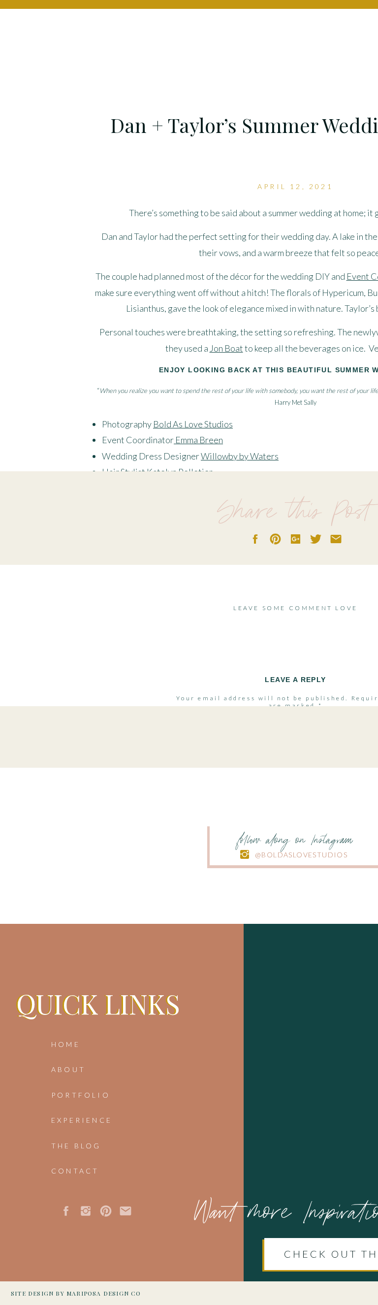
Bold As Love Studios (193, 424)
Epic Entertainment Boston (237, 551)
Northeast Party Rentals (186, 567)
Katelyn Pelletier (180, 471)
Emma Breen (199, 439)
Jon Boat (226, 348)
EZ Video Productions (212, 519)
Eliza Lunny (179, 488)
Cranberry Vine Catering (181, 535)
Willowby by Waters (240, 456)
